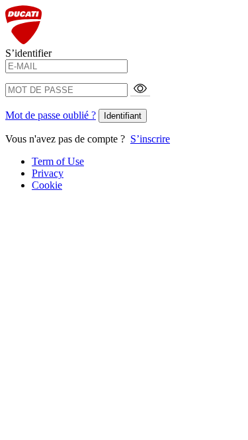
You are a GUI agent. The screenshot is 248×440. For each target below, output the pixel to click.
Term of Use (58, 161)
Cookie (47, 185)
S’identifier (28, 53)
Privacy (47, 173)
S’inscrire (150, 138)
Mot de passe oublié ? (50, 115)
